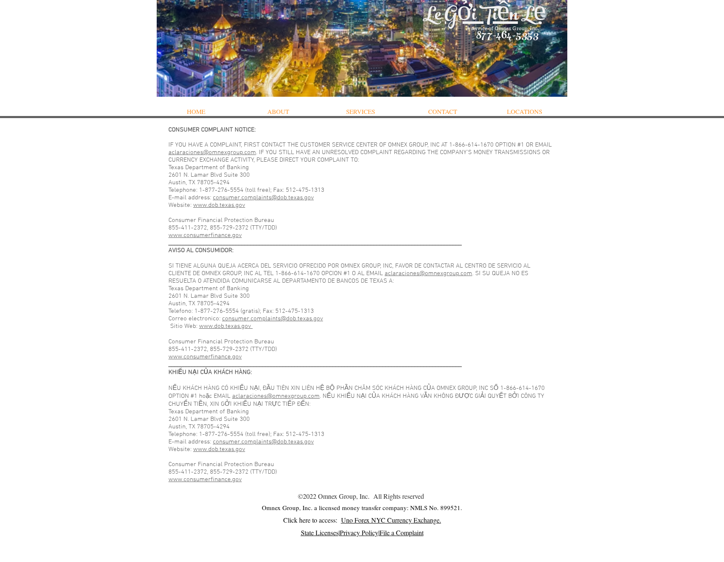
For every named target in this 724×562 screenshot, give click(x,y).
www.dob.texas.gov (219, 205)
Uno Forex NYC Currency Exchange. (391, 520)
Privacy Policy (359, 532)
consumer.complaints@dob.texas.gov (263, 197)
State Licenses (320, 532)
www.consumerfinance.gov (205, 235)
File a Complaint (402, 532)
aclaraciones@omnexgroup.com (212, 152)
